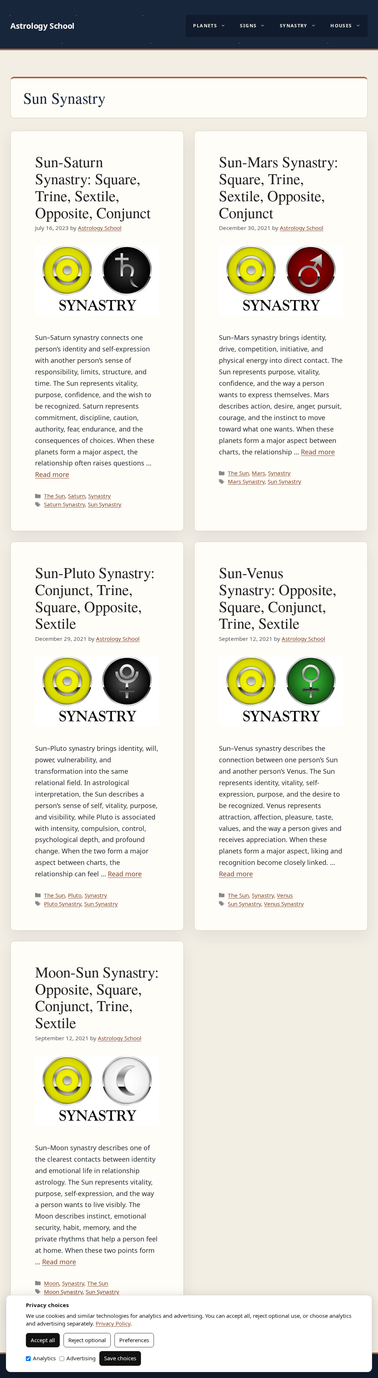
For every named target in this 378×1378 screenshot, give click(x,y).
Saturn (76, 495)
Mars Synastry (246, 481)
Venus (285, 895)
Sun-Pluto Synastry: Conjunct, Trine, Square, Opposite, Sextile (95, 597)
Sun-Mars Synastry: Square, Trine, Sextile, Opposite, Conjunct (278, 187)
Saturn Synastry (64, 504)
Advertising (81, 1358)
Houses (341, 26)
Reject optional (87, 1340)
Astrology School (42, 25)
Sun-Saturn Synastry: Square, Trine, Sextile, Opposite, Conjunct (93, 187)
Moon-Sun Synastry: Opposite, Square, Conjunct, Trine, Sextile (97, 997)
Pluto (75, 895)
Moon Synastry (63, 1291)
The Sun (54, 495)
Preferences (134, 1340)
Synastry (293, 26)
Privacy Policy (113, 1323)
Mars (258, 473)
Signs (248, 26)
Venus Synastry (284, 903)
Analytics (44, 1358)
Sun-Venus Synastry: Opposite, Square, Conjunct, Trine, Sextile (277, 597)
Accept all (43, 1340)
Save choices (120, 1358)
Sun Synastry (104, 504)
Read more (52, 474)
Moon (51, 1283)
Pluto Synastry (62, 903)
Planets (205, 26)
